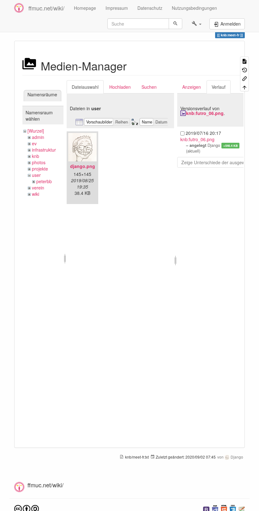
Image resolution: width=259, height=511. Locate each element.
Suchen (149, 87)
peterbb (44, 181)
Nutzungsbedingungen (194, 8)
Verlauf (219, 87)
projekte (40, 168)
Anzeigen (191, 87)
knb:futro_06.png (205, 113)
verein (38, 187)
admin (38, 137)
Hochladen (120, 87)
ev (34, 143)
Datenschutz (149, 8)
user (36, 175)
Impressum (116, 8)
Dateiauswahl (85, 87)
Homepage (85, 8)
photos (38, 162)
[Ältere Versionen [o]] (244, 69)
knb (35, 156)
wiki (35, 194)
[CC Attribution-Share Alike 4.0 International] (26, 508)
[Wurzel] (35, 131)
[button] (196, 24)
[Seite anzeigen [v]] (244, 61)
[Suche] (175, 23)
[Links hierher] (244, 78)
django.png (82, 166)
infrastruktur (44, 150)
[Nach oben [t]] (244, 87)
